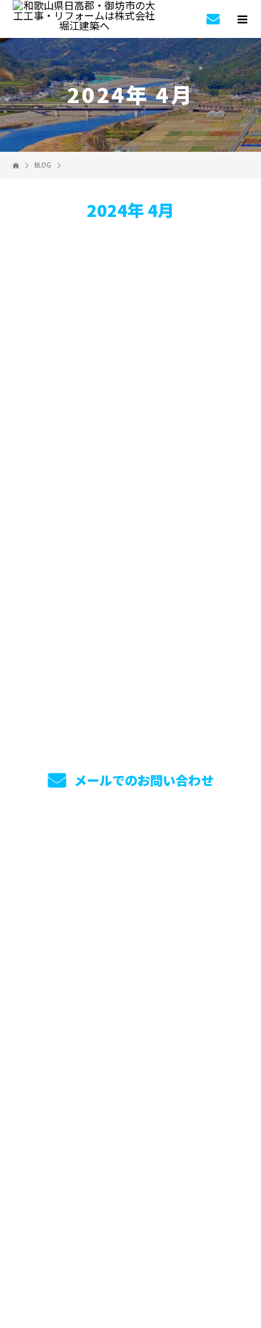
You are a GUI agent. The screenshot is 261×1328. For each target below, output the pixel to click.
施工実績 (131, 918)
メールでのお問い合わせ (142, 780)
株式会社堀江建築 (130, 1077)
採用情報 (131, 948)
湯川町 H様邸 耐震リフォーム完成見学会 (125, 423)
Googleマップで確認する (131, 1146)
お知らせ (87, 489)
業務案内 (131, 888)
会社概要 (131, 977)
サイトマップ (130, 1037)
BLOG (131, 1007)
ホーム (130, 858)
